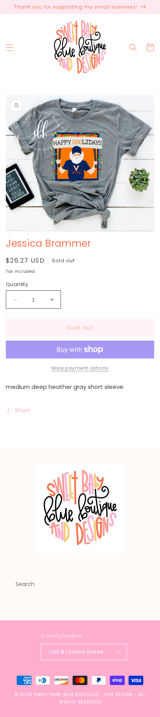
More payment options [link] (80, 368)
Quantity (17, 284)
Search (25, 584)
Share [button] (22, 410)
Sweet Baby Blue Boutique (67, 694)
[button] (9, 47)
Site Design (118, 694)
